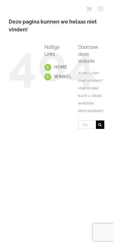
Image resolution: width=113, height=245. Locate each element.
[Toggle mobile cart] (89, 9)
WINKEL (63, 76)
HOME (61, 67)
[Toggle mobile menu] (101, 9)
